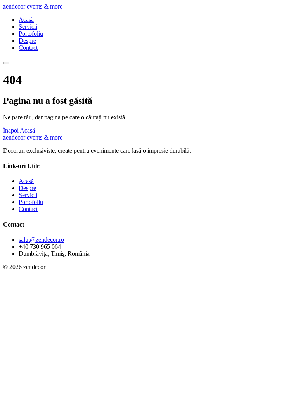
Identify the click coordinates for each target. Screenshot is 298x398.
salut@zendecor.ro (41, 239)
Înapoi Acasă (19, 130)
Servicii (28, 26)
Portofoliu (31, 33)
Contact (28, 47)
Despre (27, 40)
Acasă (26, 19)
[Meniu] (6, 63)
